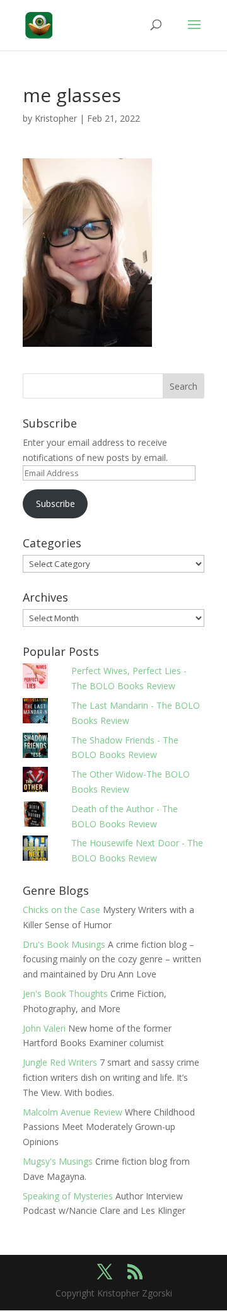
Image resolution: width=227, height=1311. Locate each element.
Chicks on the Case (61, 910)
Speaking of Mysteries (68, 1196)
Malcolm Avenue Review (72, 1112)
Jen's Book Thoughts (65, 993)
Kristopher (56, 118)
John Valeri (44, 1028)
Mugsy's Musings (58, 1161)
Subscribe (55, 504)
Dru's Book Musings (64, 944)
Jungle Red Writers (60, 1062)
